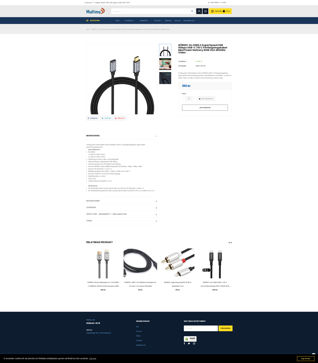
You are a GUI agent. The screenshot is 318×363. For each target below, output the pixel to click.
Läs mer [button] (92, 358)
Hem (117, 20)
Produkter (129, 20)
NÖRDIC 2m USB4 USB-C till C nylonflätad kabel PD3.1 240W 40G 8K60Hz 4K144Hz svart (215, 286)
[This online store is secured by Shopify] (190, 338)
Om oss (177, 20)
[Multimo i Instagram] (194, 343)
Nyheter (168, 20)
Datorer (157, 20)
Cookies (139, 340)
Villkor (138, 336)
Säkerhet (143, 20)
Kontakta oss (189, 20)
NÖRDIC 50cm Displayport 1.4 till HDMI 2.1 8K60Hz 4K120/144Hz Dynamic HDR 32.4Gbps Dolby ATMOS (103, 286)
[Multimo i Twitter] (189, 343)
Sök (137, 327)
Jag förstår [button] (305, 359)
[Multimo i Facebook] (184, 343)
